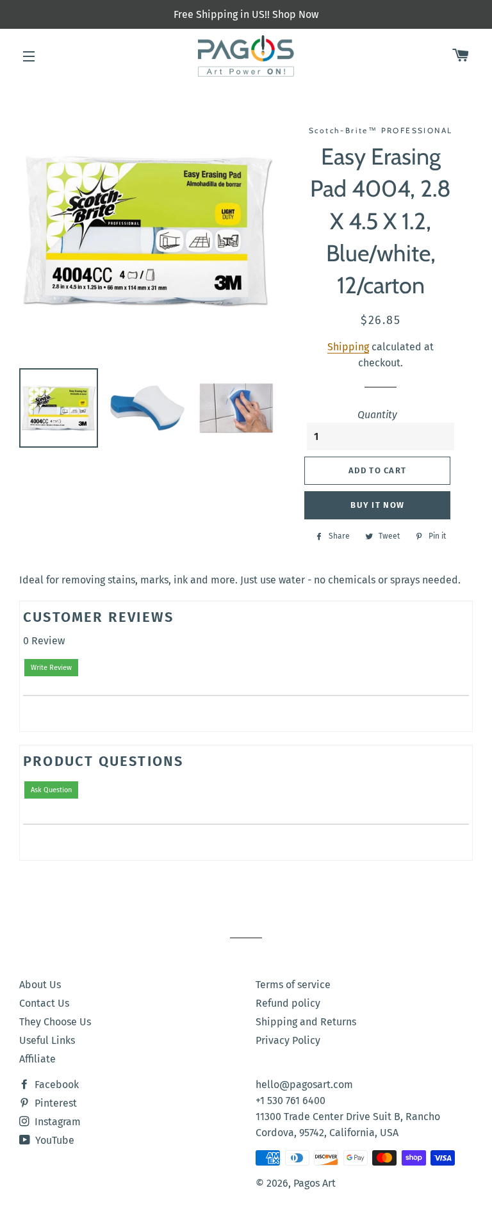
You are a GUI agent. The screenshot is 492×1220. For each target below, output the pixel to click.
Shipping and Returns (306, 1022)
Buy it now (377, 505)
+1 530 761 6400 (290, 1100)
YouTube (53, 1140)
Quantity (377, 415)
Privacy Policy (288, 1040)
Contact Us (44, 1003)
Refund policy (288, 1003)
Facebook (55, 1084)
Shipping (348, 347)
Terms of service (293, 985)
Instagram (56, 1122)
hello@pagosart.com (304, 1084)
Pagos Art (314, 1183)
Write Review (51, 667)
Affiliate (37, 1059)
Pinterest (54, 1103)
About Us (40, 985)
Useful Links (47, 1040)
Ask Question (51, 790)
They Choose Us (55, 1022)
